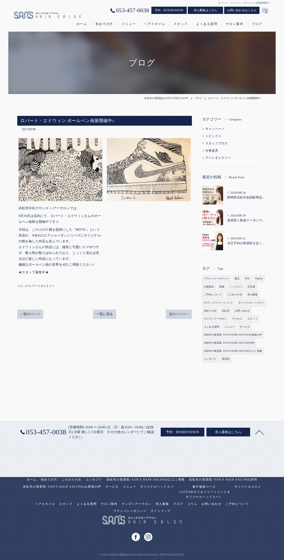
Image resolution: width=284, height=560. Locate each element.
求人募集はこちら (205, 10)
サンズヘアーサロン (215, 318)
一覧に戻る (104, 314)
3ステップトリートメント (218, 302)
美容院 (226, 358)
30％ (247, 278)
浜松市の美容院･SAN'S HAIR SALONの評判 (229, 342)
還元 (237, 278)
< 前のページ (30, 314)
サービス (245, 326)
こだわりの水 (234, 294)
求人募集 (252, 294)
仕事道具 (211, 150)
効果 (221, 286)
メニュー (229, 326)
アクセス (237, 318)
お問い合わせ (242, 310)
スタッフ (252, 318)
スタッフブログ (216, 143)
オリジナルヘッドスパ (251, 302)
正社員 (251, 286)
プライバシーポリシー (216, 278)
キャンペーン (214, 128)
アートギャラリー (43, 285)
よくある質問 (211, 326)
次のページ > (179, 314)
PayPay (259, 278)
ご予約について (213, 294)
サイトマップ (161, 511)
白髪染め (209, 286)
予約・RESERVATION (169, 10)
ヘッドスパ (236, 286)
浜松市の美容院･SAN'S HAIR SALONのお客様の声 (233, 334)
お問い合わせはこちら (242, 10)
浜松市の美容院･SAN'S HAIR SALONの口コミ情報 (233, 350)
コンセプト (210, 358)
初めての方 (210, 310)
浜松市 (226, 310)
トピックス (24, 285)
